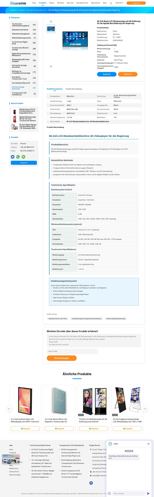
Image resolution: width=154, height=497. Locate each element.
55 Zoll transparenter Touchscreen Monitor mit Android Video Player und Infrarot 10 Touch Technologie (72, 453)
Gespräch (136, 3)
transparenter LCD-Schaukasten (24, 94)
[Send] (148, 493)
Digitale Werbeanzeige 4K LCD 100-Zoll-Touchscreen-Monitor (27, 119)
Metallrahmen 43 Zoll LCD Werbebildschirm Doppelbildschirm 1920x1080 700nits (27, 111)
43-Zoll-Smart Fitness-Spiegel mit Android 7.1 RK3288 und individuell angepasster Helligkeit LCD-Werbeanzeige (42, 474)
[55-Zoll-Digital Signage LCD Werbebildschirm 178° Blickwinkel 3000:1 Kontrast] (14, 127)
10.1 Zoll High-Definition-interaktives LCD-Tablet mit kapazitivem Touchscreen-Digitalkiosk (41, 463)
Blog (11, 465)
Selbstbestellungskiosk (24, 34)
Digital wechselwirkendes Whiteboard (24, 54)
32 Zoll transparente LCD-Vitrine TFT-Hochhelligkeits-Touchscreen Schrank (71, 474)
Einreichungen (61, 358)
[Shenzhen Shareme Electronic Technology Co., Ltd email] (12, 156)
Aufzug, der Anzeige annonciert (24, 66)
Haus (11, 449)
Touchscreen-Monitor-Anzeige (24, 49)
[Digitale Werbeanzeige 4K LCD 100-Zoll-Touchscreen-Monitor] (14, 119)
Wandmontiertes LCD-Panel (58, 318)
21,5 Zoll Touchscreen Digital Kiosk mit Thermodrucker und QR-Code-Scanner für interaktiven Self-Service (42, 453)
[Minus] (148, 443)
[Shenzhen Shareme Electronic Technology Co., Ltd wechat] (23, 156)
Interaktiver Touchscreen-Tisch (24, 78)
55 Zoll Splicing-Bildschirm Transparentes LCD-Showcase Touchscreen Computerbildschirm (72, 463)
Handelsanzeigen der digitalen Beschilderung (86, 318)
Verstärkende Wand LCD (24, 83)
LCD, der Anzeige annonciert (24, 88)
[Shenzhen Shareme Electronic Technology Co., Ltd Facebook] (91, 483)
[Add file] (109, 493)
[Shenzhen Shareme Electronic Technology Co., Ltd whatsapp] (18, 156)
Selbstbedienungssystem (24, 38)
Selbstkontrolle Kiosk (24, 30)
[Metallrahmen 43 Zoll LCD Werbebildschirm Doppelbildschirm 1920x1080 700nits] (14, 111)
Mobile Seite (13, 468)
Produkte (12, 453)
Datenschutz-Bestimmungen (15, 473)
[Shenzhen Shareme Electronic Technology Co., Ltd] (18, 3)
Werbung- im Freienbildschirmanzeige (24, 72)
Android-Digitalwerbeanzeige (116, 318)
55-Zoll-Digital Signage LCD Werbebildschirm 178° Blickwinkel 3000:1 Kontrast (27, 126)
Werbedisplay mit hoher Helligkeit (24, 60)
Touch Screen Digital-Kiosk (24, 43)
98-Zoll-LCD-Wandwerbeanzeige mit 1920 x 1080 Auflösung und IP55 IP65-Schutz (92, 421)
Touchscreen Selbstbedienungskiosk (24, 25)
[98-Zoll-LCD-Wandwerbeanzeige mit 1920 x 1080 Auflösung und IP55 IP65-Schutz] (93, 401)
